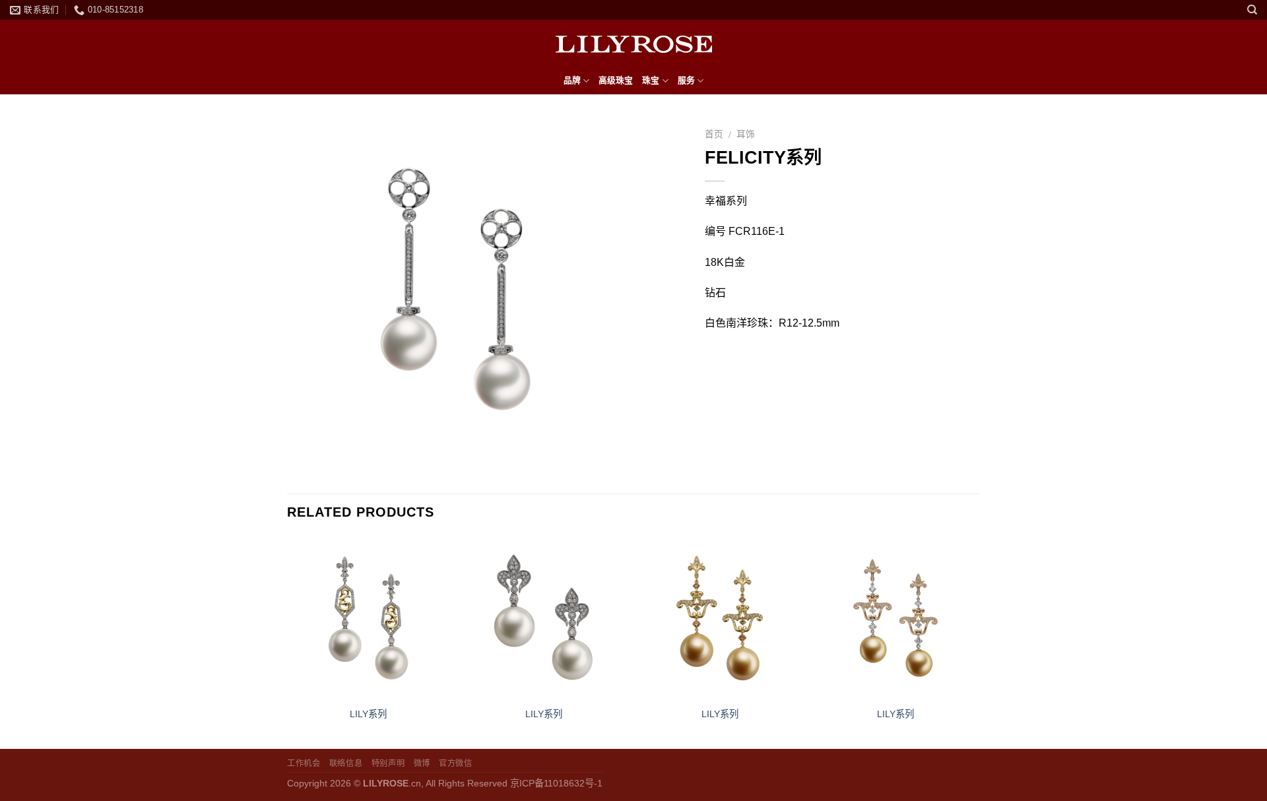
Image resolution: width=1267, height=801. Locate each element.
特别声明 (388, 763)
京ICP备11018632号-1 (556, 783)
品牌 (572, 80)
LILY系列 (368, 714)
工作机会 (303, 763)
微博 (422, 763)
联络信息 (345, 763)
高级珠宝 (616, 80)
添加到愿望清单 (606, 181)
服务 (686, 80)
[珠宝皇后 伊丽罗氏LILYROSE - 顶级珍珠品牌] (633, 44)
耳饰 (745, 134)
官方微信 (455, 763)
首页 (714, 134)
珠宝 (650, 80)
